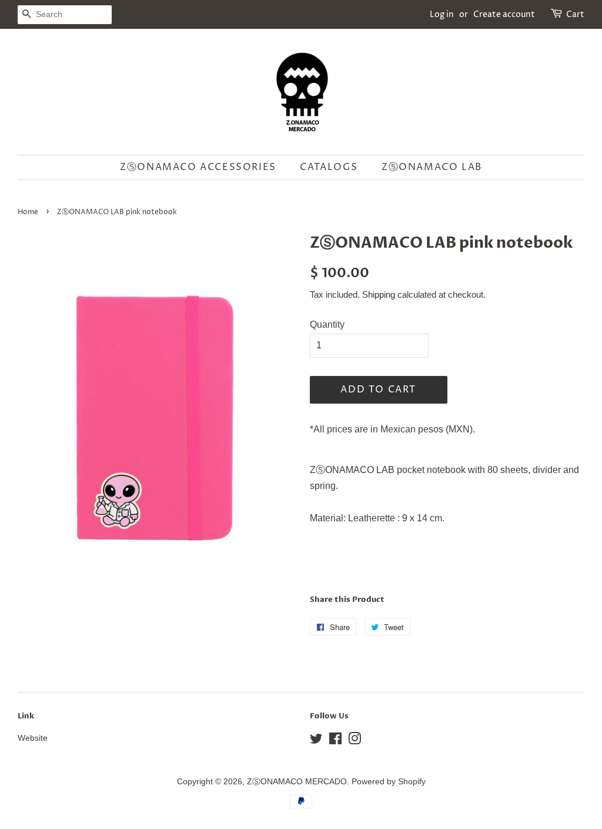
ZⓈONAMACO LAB (432, 167)
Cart (575, 14)
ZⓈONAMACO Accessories (198, 167)
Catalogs (328, 167)
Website (33, 738)
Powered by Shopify (389, 781)
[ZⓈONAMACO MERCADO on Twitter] (316, 741)
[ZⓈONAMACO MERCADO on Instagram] (354, 741)
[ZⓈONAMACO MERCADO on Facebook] (335, 741)
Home (28, 212)
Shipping (378, 294)
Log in (442, 14)
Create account (504, 14)
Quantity (327, 324)
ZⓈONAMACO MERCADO (297, 781)
